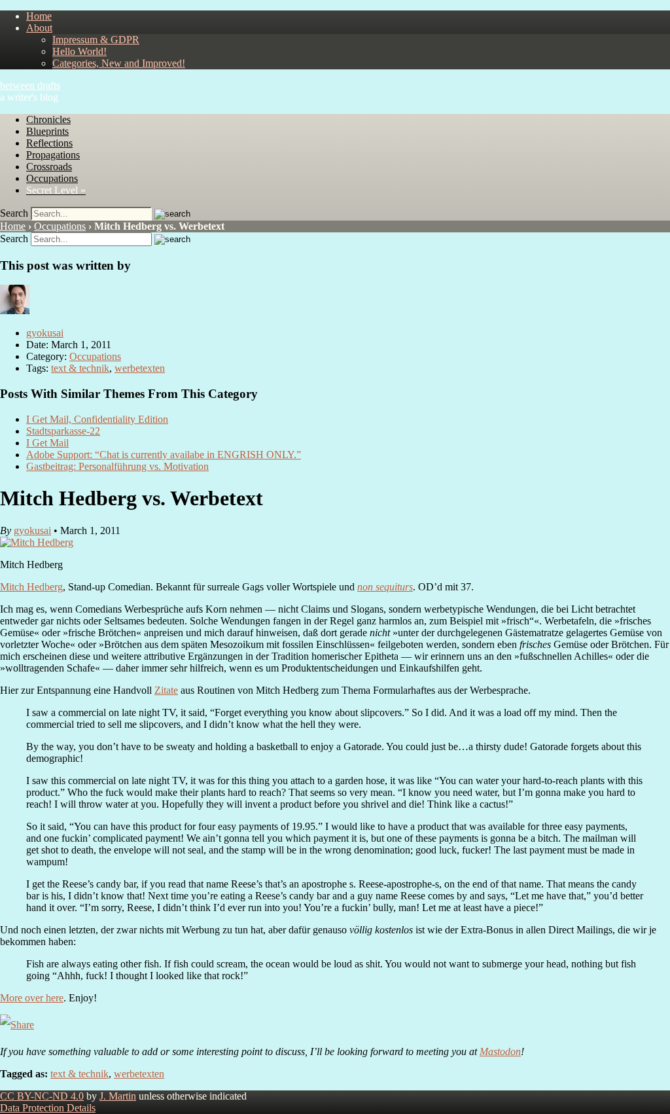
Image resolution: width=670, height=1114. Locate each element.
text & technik (80, 368)
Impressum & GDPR (95, 39)
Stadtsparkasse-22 (63, 431)
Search (14, 213)
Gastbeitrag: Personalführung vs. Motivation (117, 466)
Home (39, 16)
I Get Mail (47, 442)
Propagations (53, 154)
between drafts (30, 85)
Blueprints (47, 131)
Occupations (52, 178)
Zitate (166, 690)
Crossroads (49, 166)
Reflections (49, 143)
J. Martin (117, 1096)
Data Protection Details (48, 1107)
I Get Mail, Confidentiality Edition (97, 419)
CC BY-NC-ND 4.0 (42, 1096)
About (39, 27)
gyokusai (44, 332)
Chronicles (48, 119)
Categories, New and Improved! (118, 63)
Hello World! (79, 51)
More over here (31, 997)
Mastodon (500, 1051)
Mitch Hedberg (31, 586)
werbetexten (140, 368)
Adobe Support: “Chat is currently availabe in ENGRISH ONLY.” (163, 454)
